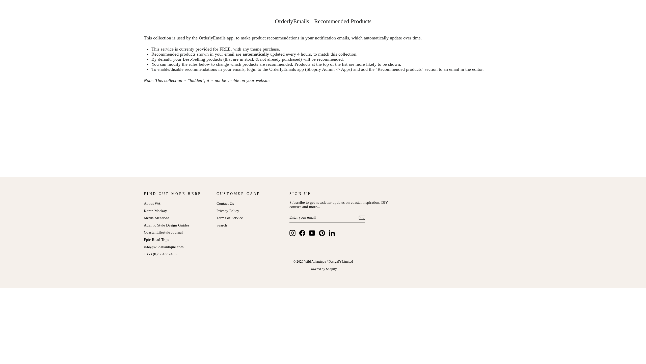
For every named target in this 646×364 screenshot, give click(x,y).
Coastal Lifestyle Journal (163, 232)
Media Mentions (156, 218)
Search (222, 225)
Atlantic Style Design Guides (166, 225)
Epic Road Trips (156, 239)
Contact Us (225, 203)
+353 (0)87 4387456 (160, 254)
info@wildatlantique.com (164, 247)
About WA (152, 203)
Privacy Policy (228, 211)
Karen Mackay (155, 211)
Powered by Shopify (323, 269)
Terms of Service (230, 218)
